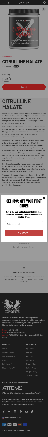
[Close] (44, 198)
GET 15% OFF (24, 233)
